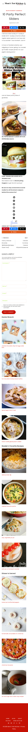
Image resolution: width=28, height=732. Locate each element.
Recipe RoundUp (10, 10)
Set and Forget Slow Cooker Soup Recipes (13, 696)
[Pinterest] (8, 723)
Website (4, 300)
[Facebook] (14, 723)
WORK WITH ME (17, 720)
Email (4, 293)
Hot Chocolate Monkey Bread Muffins (12, 379)
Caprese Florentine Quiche (9, 506)
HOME (7, 718)
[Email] (19, 723)
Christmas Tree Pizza (7, 665)
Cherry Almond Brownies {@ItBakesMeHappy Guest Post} (8, 242)
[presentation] (14, 332)
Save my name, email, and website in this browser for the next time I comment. (13, 306)
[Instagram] (11, 723)
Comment (6, 263)
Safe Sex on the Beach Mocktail (10, 569)
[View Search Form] (24, 3)
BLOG (13, 718)
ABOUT (20, 718)
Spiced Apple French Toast (9, 410)
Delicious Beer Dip (6, 475)
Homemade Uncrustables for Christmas (12, 633)
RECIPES (8, 720)
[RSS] (17, 723)
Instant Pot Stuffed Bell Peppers (10, 602)
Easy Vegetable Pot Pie (8, 537)
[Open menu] (3, 4)
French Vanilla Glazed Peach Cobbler (11, 441)
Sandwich (19, 10)
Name (4, 286)
